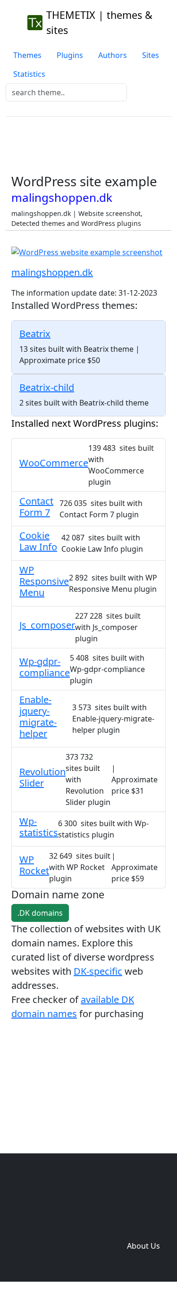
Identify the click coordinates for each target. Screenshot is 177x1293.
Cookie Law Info (38, 541)
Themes (27, 55)
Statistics (29, 74)
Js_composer (47, 625)
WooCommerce (53, 462)
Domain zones (142, 1227)
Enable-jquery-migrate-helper (38, 716)
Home (62, 1208)
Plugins (70, 55)
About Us (143, 1246)
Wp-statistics (38, 827)
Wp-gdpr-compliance (44, 667)
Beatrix (35, 333)
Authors (112, 55)
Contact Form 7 (36, 507)
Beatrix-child (46, 387)
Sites (150, 55)
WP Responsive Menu (44, 581)
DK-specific (98, 971)
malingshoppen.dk (52, 272)
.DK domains (40, 913)
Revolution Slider (42, 777)
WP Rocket (34, 865)
